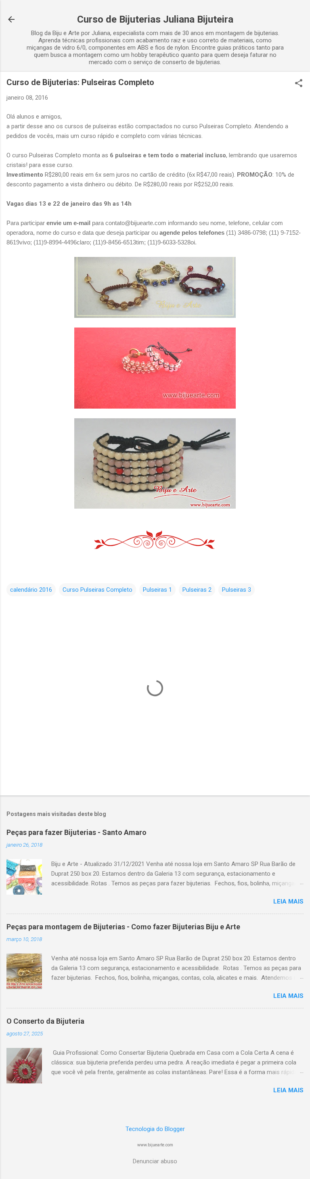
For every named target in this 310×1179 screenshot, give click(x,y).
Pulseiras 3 (236, 589)
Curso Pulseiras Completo (97, 589)
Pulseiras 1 (157, 589)
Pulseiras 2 (197, 589)
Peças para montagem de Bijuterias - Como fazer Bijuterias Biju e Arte (123, 926)
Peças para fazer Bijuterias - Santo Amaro (76, 832)
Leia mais (288, 901)
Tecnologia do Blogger (155, 1129)
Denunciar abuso (155, 1161)
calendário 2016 (31, 589)
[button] (299, 84)
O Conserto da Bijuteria (45, 1021)
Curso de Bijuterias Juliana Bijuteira (155, 19)
